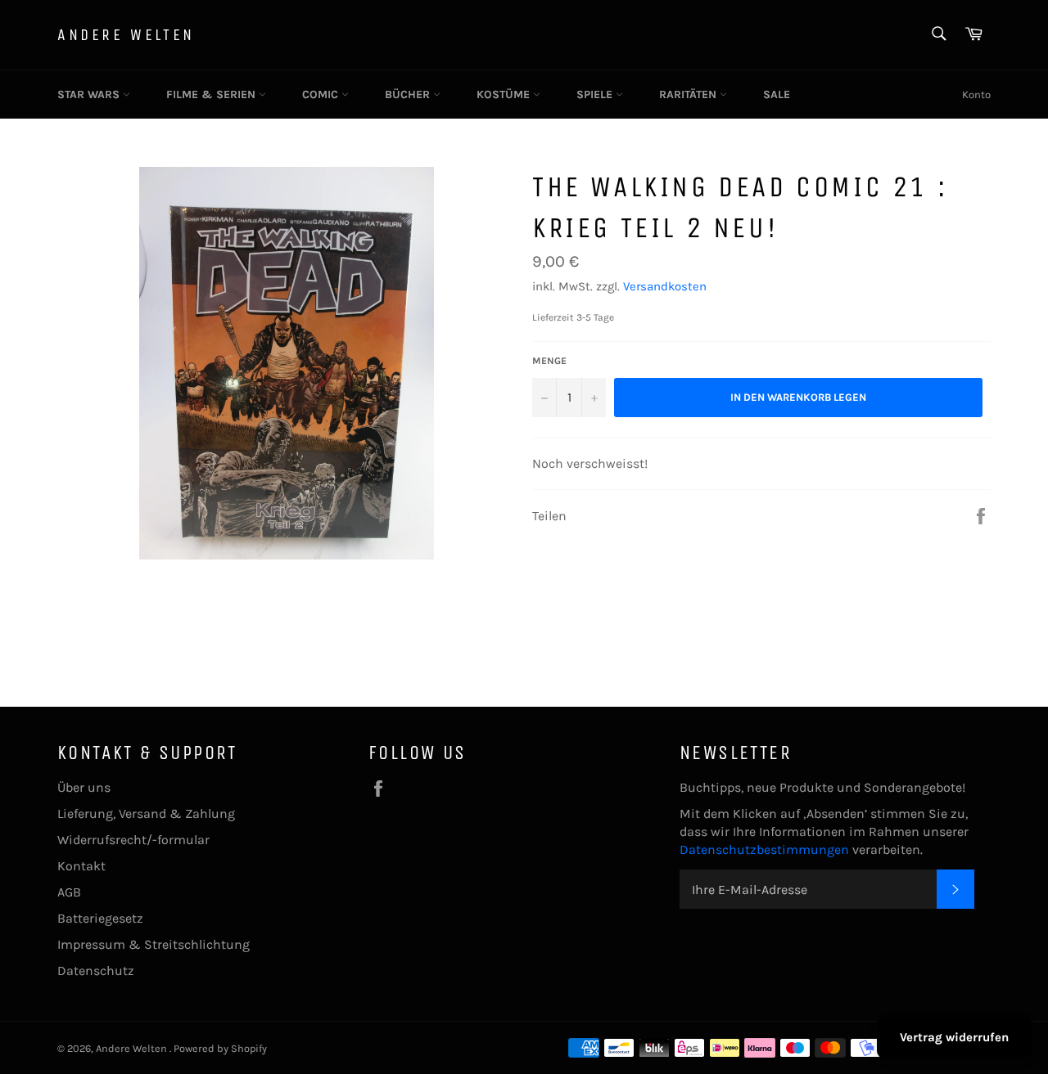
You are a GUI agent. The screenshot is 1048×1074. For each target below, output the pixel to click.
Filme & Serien (212, 94)
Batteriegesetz (100, 918)
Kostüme (505, 94)
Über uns (84, 787)
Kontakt (81, 866)
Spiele (596, 94)
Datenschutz (95, 970)
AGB (69, 892)
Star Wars (90, 94)
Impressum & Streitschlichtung (153, 944)
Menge (549, 360)
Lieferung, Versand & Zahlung (146, 813)
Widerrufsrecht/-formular (133, 839)
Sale (776, 94)
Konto (976, 94)
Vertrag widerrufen (954, 1037)
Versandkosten (665, 286)
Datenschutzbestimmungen (766, 849)
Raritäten (689, 94)
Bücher (409, 94)
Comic (321, 94)
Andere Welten (126, 34)
